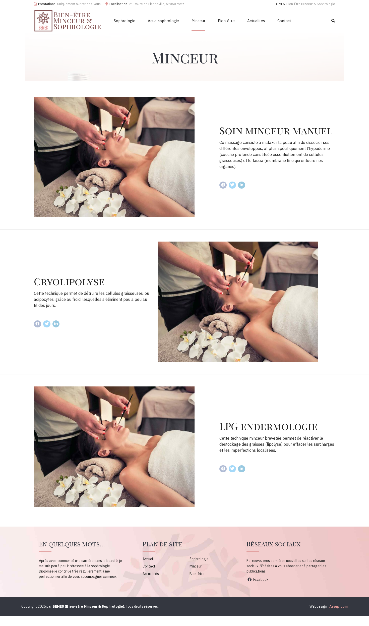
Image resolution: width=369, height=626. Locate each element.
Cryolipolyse (69, 281)
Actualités (256, 20)
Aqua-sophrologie (163, 20)
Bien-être (226, 20)
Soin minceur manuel (276, 130)
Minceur (198, 20)
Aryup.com (338, 606)
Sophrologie (124, 20)
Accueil (148, 559)
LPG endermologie (268, 426)
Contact (284, 20)
